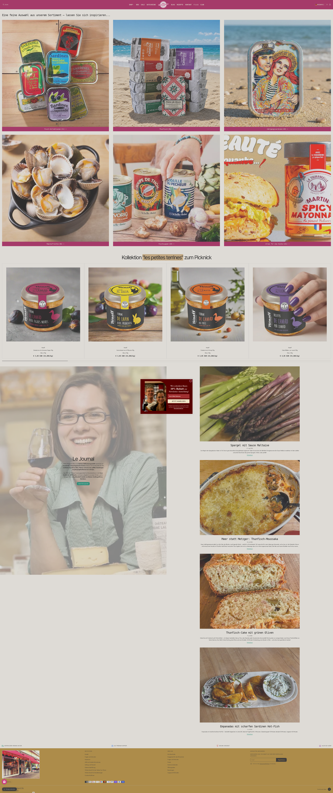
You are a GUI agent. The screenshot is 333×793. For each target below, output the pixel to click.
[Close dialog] (191, 381)
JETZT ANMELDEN (178, 401)
